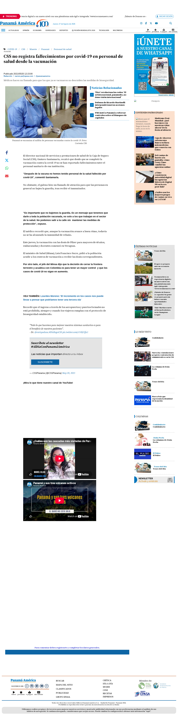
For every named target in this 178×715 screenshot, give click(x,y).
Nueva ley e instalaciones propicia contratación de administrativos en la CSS (163, 355)
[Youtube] (156, 23)
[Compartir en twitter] (7, 160)
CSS (23, 49)
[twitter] (151, 23)
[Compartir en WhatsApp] (6, 168)
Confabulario (158, 338)
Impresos (108, 696)
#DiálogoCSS (55, 332)
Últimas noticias (146, 246)
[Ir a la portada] (17, 23)
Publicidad (62, 692)
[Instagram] (141, 23)
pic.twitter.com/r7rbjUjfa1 (75, 332)
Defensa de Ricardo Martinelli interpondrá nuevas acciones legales (110, 105)
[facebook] (146, 23)
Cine (105, 690)
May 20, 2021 (68, 373)
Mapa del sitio (64, 684)
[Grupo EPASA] (142, 695)
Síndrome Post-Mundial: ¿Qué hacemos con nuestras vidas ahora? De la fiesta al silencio (163, 124)
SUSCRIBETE (45, 362)
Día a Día (108, 683)
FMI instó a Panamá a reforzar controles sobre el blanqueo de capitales (111, 115)
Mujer (106, 686)
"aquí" (148, 711)
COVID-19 (12, 49)
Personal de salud (63, 49)
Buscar (60, 680)
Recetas (107, 693)
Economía (37, 30)
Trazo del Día (159, 251)
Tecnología (104, 30)
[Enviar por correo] (6, 176)
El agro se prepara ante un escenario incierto (162, 266)
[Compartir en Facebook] (7, 152)
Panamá (45, 49)
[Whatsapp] (27, 685)
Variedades (50, 30)
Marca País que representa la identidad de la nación (162, 398)
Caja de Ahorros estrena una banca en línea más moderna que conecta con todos (163, 144)
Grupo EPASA (63, 696)
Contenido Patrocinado (149, 112)
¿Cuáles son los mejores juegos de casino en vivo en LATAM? (163, 196)
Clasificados (63, 688)
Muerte (33, 49)
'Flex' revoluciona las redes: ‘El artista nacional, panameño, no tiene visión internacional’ (110, 95)
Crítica (107, 680)
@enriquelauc (41, 332)
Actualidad (13, 30)
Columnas (142, 416)
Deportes (63, 30)
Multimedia (118, 30)
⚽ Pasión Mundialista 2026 (83, 30)
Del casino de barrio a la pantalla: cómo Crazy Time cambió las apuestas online (162, 161)
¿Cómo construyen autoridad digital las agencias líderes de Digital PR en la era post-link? (163, 179)
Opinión (26, 30)
